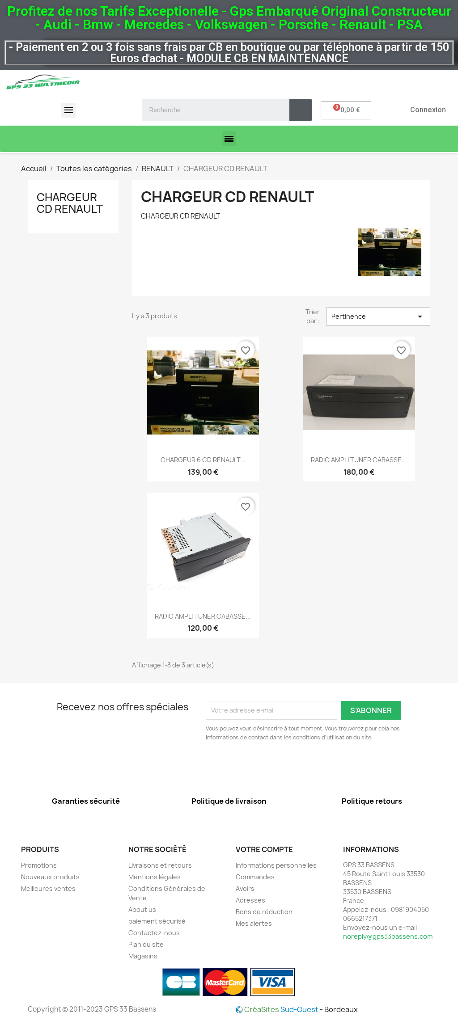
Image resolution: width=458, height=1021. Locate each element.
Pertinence (378, 316)
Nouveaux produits (50, 877)
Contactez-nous (154, 932)
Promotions (39, 865)
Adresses (250, 900)
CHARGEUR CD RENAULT (70, 203)
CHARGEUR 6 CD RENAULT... (203, 460)
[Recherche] (300, 110)
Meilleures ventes (48, 888)
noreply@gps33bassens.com (388, 936)
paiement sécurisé (157, 921)
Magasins (142, 956)
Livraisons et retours (160, 865)
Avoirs (245, 888)
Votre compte (264, 849)
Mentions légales (154, 877)
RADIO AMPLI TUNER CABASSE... (359, 460)
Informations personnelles (276, 865)
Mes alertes (254, 923)
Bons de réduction (264, 911)
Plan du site (146, 944)
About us (142, 909)
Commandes (255, 877)
